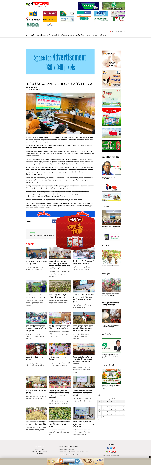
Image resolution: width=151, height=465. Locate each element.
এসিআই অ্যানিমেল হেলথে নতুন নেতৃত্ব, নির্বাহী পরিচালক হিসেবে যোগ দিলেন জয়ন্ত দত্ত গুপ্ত (111, 356)
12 (111, 409)
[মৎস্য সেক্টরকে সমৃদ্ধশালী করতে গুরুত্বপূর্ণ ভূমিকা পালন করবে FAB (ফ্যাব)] (111, 217)
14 (119, 409)
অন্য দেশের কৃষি (97, 35)
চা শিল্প (49, 35)
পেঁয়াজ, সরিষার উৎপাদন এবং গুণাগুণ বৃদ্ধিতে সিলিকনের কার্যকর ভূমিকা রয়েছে (83, 424)
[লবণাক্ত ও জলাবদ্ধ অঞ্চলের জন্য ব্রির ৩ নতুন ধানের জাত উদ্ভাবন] (60, 318)
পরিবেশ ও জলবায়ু (66, 35)
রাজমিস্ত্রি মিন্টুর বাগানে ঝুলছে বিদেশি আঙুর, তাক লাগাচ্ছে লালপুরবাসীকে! (111, 294)
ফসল (27, 35)
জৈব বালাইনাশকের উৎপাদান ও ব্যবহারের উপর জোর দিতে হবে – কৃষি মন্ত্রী (83, 393)
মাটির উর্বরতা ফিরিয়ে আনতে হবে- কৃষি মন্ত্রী (36, 392)
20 (115, 411)
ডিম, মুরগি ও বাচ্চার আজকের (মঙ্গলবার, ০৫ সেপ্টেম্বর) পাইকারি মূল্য (110, 326)
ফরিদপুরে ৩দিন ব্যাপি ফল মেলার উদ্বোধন (59, 358)
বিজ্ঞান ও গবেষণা (86, 35)
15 (123, 409)
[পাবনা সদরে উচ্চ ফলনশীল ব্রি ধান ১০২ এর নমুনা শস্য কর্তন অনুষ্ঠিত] (36, 413)
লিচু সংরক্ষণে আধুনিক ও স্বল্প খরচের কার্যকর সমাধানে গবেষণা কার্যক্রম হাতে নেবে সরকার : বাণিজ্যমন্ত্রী (59, 394)
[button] (93, 221)
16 (99, 411)
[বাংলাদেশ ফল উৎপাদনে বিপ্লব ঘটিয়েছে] (36, 349)
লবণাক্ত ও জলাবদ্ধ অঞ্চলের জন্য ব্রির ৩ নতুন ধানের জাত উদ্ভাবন (59, 327)
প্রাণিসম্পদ (43, 35)
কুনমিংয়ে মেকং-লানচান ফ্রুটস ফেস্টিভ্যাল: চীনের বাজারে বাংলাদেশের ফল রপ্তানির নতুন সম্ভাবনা (111, 387)
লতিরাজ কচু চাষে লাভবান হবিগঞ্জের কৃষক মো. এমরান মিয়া (35, 296)
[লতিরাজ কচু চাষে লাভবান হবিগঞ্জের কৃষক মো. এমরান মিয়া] (36, 286)
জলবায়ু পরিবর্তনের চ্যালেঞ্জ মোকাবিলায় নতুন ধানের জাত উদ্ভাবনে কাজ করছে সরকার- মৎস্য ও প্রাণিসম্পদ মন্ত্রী (59, 264)
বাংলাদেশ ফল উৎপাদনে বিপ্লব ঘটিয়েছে (35, 358)
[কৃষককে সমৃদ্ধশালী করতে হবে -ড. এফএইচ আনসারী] (111, 168)
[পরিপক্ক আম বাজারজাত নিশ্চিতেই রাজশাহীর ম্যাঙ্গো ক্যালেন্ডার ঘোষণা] (60, 413)
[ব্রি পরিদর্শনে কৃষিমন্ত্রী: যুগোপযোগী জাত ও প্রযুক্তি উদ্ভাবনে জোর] (84, 253)
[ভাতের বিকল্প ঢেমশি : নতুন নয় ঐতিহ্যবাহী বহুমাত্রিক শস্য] (60, 286)
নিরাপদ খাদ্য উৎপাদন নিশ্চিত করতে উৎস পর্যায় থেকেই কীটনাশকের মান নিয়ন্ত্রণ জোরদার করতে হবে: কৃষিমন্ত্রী (84, 298)
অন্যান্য (105, 35)
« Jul (98, 419)
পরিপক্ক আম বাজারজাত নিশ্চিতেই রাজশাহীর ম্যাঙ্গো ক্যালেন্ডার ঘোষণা (59, 424)
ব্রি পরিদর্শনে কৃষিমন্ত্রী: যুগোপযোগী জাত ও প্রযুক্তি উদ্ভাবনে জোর (83, 262)
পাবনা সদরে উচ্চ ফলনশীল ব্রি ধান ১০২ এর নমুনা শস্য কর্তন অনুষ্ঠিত (36, 423)
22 (123, 411)
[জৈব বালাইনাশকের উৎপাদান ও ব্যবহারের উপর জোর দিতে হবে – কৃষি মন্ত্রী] (84, 382)
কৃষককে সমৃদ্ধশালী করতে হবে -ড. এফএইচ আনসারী (109, 178)
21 (119, 411)
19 (111, 411)
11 (107, 409)
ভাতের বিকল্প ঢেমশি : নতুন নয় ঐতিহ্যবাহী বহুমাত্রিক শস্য (58, 296)
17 (103, 411)
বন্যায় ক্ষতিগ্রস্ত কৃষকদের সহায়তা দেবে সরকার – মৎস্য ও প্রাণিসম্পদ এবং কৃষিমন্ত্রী (36, 328)
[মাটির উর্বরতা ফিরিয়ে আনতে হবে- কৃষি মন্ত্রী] (36, 382)
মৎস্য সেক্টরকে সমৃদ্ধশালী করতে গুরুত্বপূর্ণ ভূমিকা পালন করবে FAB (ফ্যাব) (111, 227)
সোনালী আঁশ (56, 35)
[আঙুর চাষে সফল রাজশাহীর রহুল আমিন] (111, 257)
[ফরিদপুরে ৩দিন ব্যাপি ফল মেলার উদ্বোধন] (60, 349)
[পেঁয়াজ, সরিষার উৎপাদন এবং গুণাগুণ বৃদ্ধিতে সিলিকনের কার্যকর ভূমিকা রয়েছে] (84, 413)
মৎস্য (37, 35)
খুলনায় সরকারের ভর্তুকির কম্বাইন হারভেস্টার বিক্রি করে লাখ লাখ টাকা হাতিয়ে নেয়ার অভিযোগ (83, 328)
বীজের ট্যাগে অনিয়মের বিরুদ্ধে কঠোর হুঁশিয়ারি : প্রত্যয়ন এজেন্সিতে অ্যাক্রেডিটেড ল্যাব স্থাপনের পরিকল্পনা (84, 360)
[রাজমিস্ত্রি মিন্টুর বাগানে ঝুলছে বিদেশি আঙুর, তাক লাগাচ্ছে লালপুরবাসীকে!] (111, 285)
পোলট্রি (32, 35)
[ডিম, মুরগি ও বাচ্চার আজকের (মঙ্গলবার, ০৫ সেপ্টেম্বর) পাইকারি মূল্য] (111, 316)
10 (103, 409)
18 (107, 411)
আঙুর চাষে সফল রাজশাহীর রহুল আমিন (110, 266)
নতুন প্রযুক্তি (76, 35)
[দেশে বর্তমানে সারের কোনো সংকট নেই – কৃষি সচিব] (36, 253)
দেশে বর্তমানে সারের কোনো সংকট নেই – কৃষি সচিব (36, 262)
